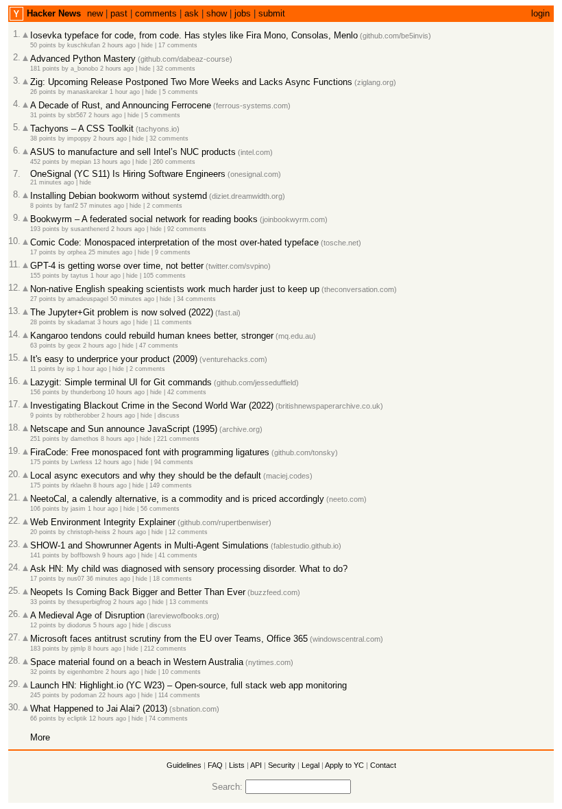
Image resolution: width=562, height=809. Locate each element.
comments (156, 13)
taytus (79, 275)
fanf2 (71, 205)
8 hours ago (117, 438)
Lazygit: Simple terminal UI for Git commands (121, 382)
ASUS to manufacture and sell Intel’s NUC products (133, 152)
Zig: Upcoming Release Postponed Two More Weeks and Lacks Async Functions (191, 82)
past (118, 13)
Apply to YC (344, 765)
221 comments (178, 438)
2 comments (164, 205)
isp (70, 368)
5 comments (180, 91)
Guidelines (184, 765)
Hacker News (54, 13)
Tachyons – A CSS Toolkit (82, 128)
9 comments (173, 252)
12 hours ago (113, 462)
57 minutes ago (102, 205)
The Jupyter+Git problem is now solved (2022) (121, 312)
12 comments (188, 532)
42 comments (186, 392)
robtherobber (81, 415)
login (540, 13)
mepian (81, 161)
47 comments (158, 345)
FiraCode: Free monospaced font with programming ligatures (149, 452)
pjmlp (78, 648)
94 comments (173, 462)
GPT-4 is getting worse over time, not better (117, 266)
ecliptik (77, 718)
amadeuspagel (87, 298)
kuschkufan (83, 45)
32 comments (175, 68)
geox (74, 345)
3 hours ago (114, 322)
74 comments (168, 718)
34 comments (196, 298)
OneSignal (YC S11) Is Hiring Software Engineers (127, 174)
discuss (169, 415)
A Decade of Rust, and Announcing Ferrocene (120, 105)
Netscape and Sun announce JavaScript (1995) (123, 429)
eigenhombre (85, 671)
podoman (84, 695)
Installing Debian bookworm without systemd (118, 196)
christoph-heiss (88, 532)
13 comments (188, 602)
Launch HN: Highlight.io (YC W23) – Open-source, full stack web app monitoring (188, 685)
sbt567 (76, 115)
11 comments (173, 322)
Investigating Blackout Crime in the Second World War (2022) (151, 405)
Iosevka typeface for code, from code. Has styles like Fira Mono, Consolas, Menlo (194, 35)
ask (191, 13)
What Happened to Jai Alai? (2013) (98, 708)
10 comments (181, 671)
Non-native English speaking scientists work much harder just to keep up (174, 289)
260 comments (174, 161)
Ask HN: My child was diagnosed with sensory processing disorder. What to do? (188, 569)
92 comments (186, 229)
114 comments (179, 695)
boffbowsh (85, 555)
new (95, 13)
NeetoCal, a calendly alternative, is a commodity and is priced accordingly (177, 499)
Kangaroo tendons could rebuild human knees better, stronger (151, 335)
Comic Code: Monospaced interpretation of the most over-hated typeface (174, 242)
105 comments (164, 275)
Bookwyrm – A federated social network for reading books (144, 219)
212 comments (165, 648)
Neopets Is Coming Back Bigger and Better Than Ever (137, 592)
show (216, 13)
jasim (78, 508)
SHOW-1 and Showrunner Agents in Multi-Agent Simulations (149, 545)
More (40, 737)
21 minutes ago (52, 182)
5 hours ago (110, 625)
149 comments (170, 485)
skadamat (81, 322)
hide (147, 45)
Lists (237, 765)
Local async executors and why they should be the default (145, 475)
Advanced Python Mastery (83, 58)
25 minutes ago (110, 252)
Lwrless (82, 462)
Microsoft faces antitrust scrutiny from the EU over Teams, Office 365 (169, 638)
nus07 (75, 578)
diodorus (79, 625)
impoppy (79, 138)
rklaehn (81, 485)
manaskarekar (87, 91)
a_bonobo (84, 68)
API (256, 765)
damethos (85, 438)
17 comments (177, 45)
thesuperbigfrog (89, 602)
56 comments (160, 508)
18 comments (172, 578)
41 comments (177, 555)
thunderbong (88, 392)
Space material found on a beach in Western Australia (136, 662)
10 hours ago (126, 392)
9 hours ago (119, 555)
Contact (383, 765)
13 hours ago (111, 161)
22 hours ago (117, 695)
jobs (242, 13)
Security (281, 765)
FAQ (215, 765)
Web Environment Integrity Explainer (102, 522)
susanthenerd (90, 229)
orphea (76, 252)
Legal (310, 765)
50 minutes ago (132, 298)
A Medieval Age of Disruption (87, 615)
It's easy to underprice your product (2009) (113, 359)
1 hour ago (125, 91)
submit (271, 13)
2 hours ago (119, 45)
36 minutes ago (108, 578)
